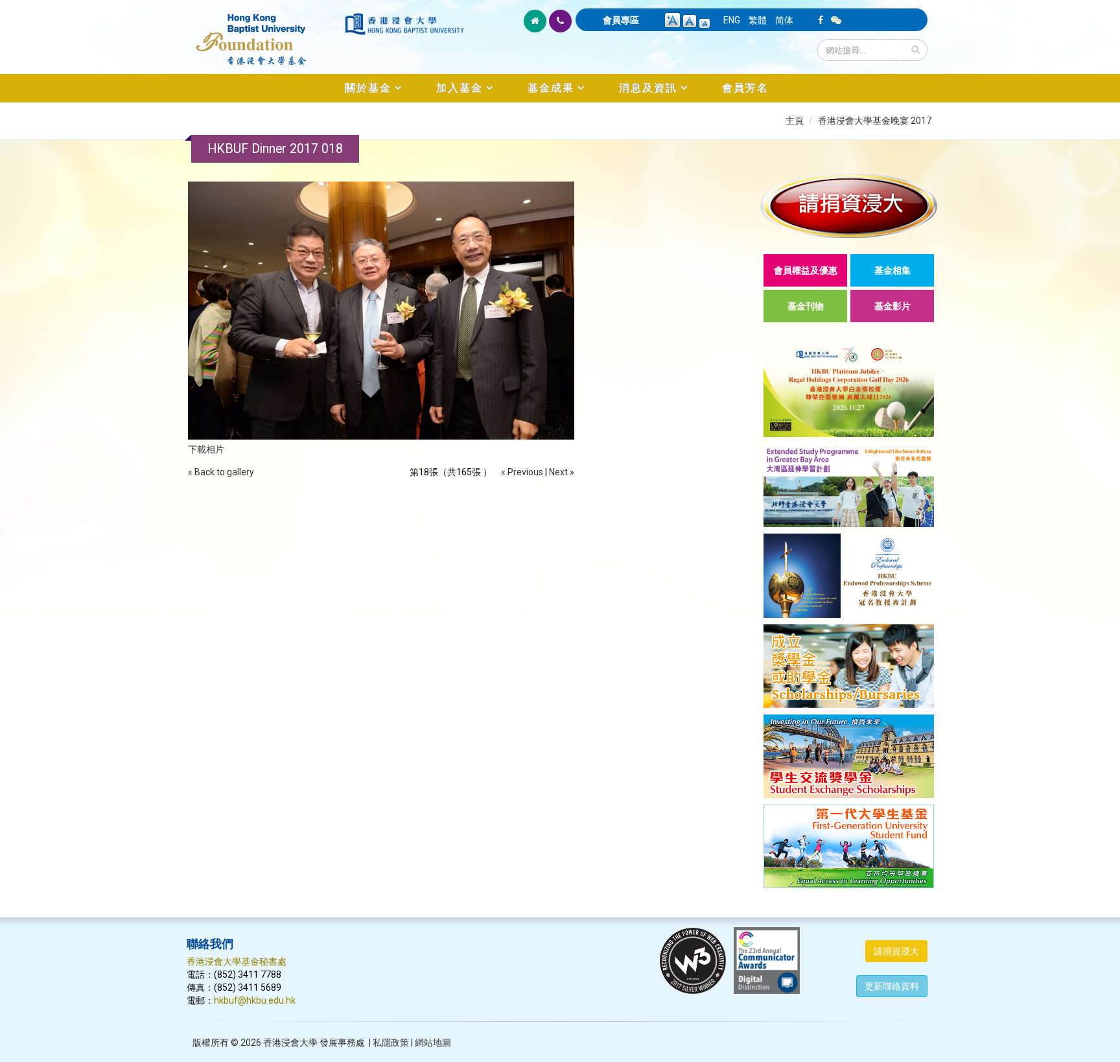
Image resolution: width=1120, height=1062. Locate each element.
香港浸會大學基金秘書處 (236, 961)
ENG (731, 20)
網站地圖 (433, 1042)
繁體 (758, 20)
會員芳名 (745, 88)
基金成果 (551, 88)
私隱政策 (391, 1042)
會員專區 (621, 20)
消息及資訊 (648, 88)
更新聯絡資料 (892, 986)
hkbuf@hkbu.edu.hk (255, 1000)
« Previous (522, 472)
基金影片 (892, 306)
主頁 (795, 120)
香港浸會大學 (290, 1042)
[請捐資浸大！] (848, 205)
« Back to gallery (221, 472)
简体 (784, 20)
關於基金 (368, 88)
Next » (561, 472)
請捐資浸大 (896, 951)
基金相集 (892, 270)
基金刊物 (806, 306)
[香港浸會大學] (404, 24)
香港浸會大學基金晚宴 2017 (874, 120)
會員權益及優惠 (805, 270)
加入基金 (459, 88)
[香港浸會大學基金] (264, 32)
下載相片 (206, 449)
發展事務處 (342, 1042)
